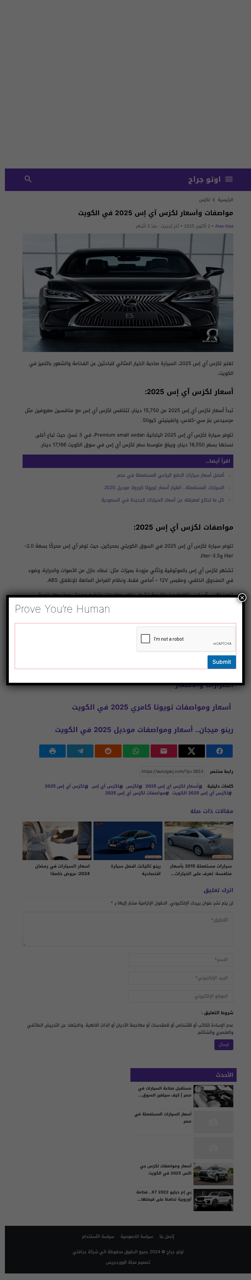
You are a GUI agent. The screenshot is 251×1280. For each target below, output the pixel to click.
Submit (221, 662)
